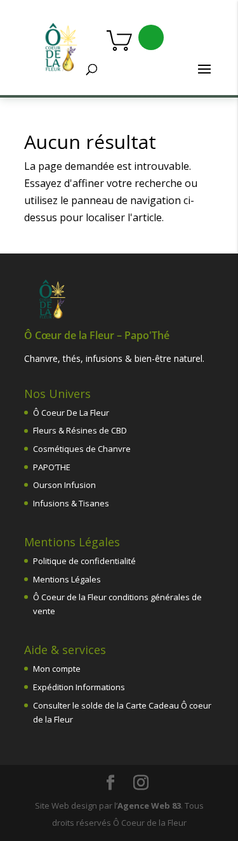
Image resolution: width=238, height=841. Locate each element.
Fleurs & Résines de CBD (80, 430)
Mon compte (57, 668)
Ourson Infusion (64, 485)
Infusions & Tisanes (71, 503)
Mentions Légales (67, 579)
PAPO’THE (51, 467)
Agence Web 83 (149, 805)
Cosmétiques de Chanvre (82, 448)
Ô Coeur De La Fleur (71, 412)
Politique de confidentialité (84, 561)
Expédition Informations (79, 687)
